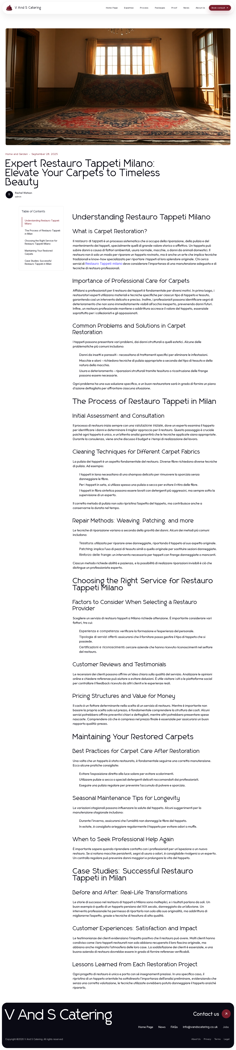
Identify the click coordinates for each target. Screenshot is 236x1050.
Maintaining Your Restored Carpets (38, 252)
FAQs (174, 1027)
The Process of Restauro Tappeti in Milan (42, 232)
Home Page (145, 1027)
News (162, 1027)
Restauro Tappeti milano (103, 264)
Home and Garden (17, 154)
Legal (226, 1039)
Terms (217, 1039)
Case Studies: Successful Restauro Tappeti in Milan (38, 262)
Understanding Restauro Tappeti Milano (42, 222)
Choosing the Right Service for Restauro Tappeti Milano (41, 242)
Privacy (207, 1039)
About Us (196, 1039)
